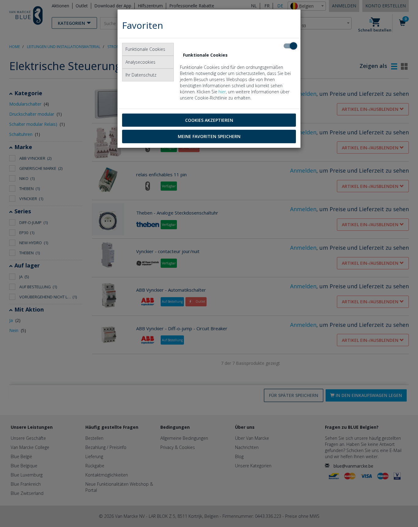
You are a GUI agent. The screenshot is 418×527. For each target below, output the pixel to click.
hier (222, 92)
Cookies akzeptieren (209, 120)
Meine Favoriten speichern (209, 136)
